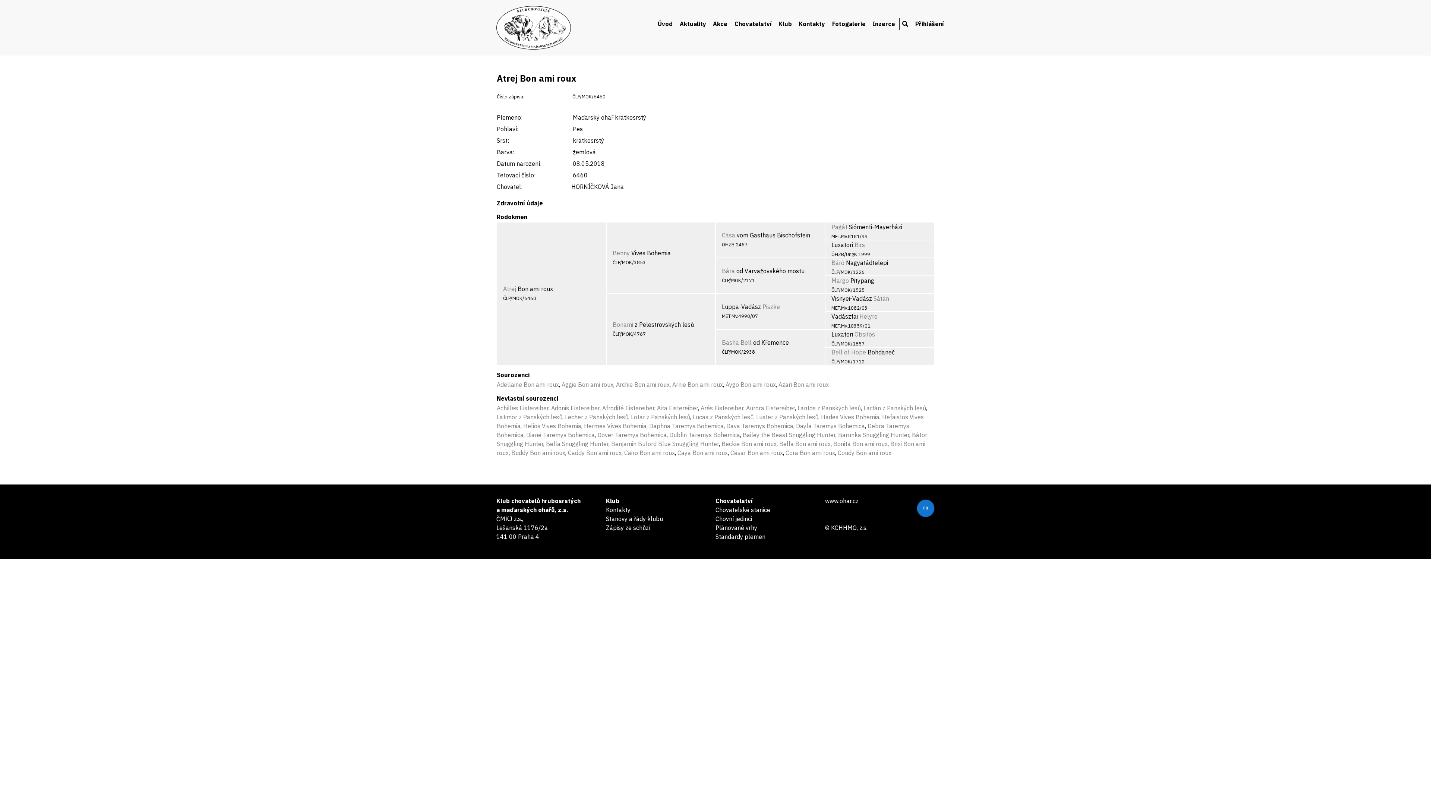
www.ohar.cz (842, 501)
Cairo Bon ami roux (649, 453)
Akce (720, 24)
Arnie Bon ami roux (697, 384)
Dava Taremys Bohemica (759, 426)
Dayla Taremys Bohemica (830, 426)
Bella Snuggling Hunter (577, 444)
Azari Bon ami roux (803, 384)
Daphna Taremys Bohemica (686, 426)
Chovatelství (753, 24)
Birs (860, 245)
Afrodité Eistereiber (628, 408)
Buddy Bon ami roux (538, 453)
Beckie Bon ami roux (749, 444)
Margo (840, 280)
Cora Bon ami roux (810, 453)
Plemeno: (509, 117)
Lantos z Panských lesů (829, 408)
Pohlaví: (507, 129)
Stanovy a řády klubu (634, 519)
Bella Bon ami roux (805, 444)
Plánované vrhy (736, 527)
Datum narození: (519, 163)
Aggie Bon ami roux (587, 384)
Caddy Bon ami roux (595, 453)
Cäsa (728, 235)
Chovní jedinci (734, 519)
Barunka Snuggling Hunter (873, 435)
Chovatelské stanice (743, 510)
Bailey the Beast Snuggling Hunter (789, 435)
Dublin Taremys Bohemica (704, 435)
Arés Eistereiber (722, 408)
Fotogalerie (849, 24)
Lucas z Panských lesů (723, 417)
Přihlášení (929, 24)
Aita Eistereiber (677, 408)
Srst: (503, 140)
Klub (785, 24)
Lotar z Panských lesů (660, 417)
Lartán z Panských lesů (894, 408)
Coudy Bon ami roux (864, 453)
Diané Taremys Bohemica (560, 435)
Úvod (665, 24)
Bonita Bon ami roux (860, 444)
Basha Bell (737, 342)
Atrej (509, 289)
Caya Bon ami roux (702, 453)
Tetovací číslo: (516, 175)
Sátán (881, 298)
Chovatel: (509, 186)
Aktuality (693, 24)
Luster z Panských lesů (787, 417)
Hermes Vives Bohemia (615, 426)
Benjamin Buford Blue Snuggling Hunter (665, 444)
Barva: (505, 152)
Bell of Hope (848, 352)
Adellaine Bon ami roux (528, 384)
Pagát (839, 227)
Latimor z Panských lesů (529, 417)
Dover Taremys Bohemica (632, 435)
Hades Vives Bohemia (850, 417)
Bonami (623, 324)
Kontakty (812, 24)
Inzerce (883, 24)
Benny (621, 253)
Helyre (868, 316)
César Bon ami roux (756, 453)
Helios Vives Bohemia (552, 426)
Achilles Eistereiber (523, 408)
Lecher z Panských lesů (596, 417)
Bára (728, 271)
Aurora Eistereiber (770, 408)
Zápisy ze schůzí (628, 527)
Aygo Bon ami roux (751, 384)
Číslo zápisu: (510, 97)
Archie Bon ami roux (643, 384)
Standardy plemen (740, 536)
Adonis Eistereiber (575, 408)
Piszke (771, 306)
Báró (837, 262)
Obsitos (865, 334)
